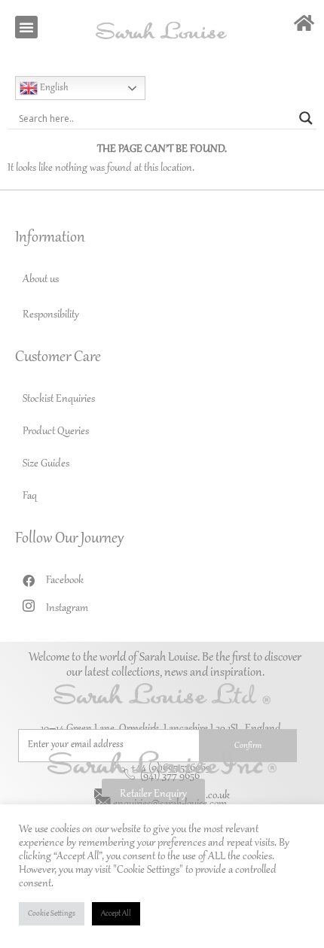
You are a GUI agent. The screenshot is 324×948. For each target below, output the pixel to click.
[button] (26, 27)
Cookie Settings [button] (51, 914)
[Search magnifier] (305, 118)
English (53, 88)
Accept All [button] (116, 914)
